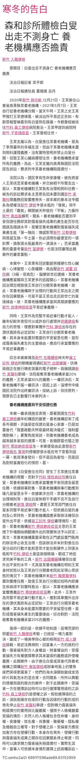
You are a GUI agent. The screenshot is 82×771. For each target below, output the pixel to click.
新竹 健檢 (28, 205)
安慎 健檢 (25, 504)
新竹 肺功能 (32, 100)
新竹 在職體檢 (46, 357)
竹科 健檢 (54, 327)
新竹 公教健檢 (64, 232)
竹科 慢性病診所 (52, 477)
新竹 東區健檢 (32, 666)
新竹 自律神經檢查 (17, 307)
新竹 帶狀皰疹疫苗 (17, 446)
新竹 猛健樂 (34, 249)
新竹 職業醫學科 (63, 575)
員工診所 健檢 (42, 521)
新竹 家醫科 (26, 705)
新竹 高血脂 (12, 216)
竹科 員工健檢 (17, 127)
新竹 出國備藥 (55, 363)
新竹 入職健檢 (13, 59)
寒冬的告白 (25, 9)
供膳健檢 (68, 321)
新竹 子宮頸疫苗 (15, 133)
